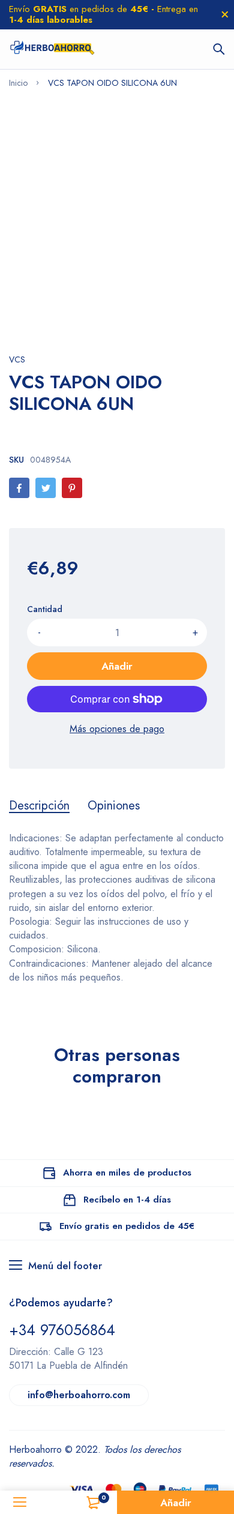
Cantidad (44, 609)
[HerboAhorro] (52, 49)
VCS (17, 359)
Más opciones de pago (117, 729)
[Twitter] (45, 488)
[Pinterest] (72, 488)
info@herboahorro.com (79, 1395)
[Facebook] (19, 488)
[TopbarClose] (225, 14)
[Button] (219, 49)
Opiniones (114, 806)
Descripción (39, 806)
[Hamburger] (19, 1502)
